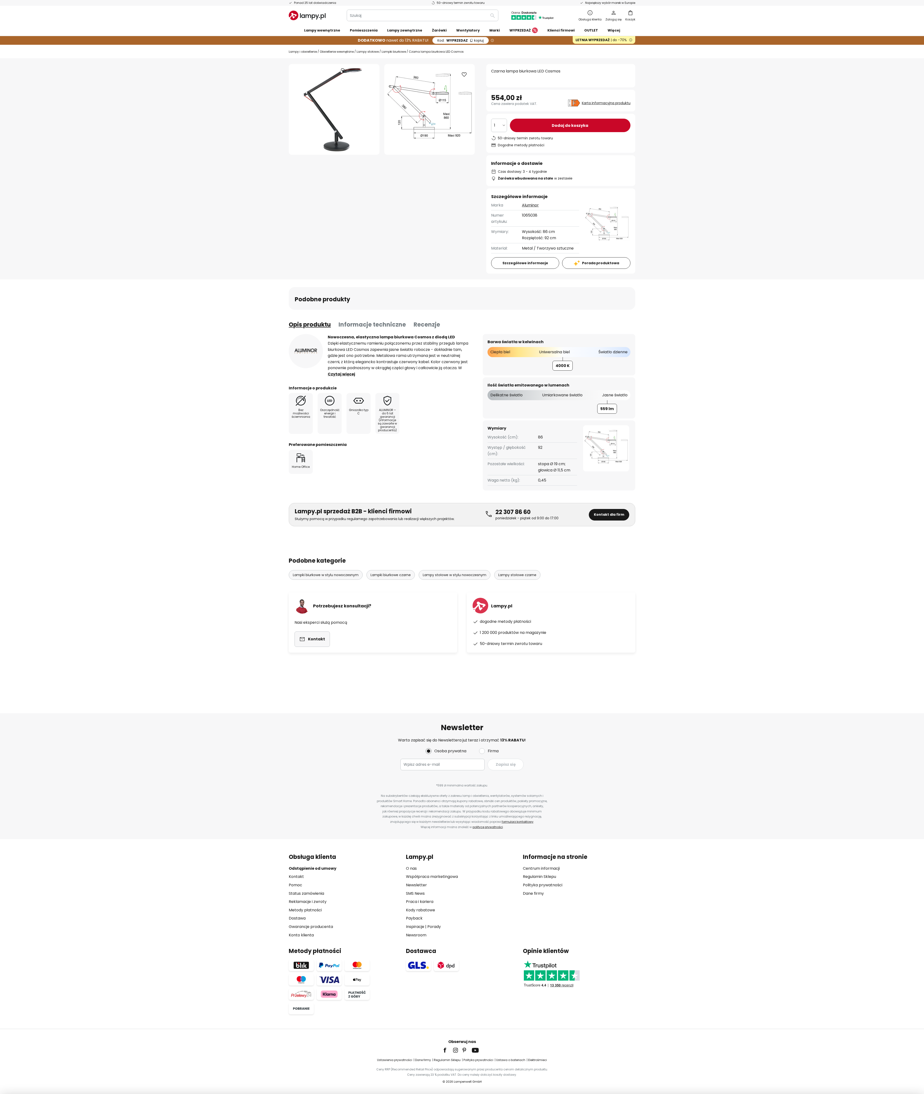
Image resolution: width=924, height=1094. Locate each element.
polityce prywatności (488, 827)
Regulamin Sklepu (539, 876)
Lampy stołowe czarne (517, 575)
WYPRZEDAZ (460, 40)
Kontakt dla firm (609, 514)
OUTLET (591, 30)
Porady (434, 926)
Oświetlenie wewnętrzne (337, 52)
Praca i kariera (419, 901)
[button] (464, 74)
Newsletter (416, 885)
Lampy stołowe (368, 52)
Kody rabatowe (420, 910)
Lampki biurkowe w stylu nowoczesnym (326, 575)
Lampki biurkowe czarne (391, 575)
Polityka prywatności (542, 885)
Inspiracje (415, 926)
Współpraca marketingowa (432, 876)
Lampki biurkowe (394, 52)
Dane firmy (533, 893)
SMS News (415, 893)
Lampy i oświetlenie (303, 52)
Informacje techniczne (372, 324)
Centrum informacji (541, 868)
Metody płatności (305, 910)
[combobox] (422, 15)
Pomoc (295, 885)
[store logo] (307, 15)
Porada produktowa (600, 263)
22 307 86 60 (513, 512)
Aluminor (530, 205)
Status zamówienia (306, 893)
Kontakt (296, 876)
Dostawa (297, 918)
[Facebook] (448, 1050)
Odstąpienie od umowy (312, 868)
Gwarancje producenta (311, 926)
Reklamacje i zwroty (308, 901)
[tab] (310, 324)
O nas (411, 868)
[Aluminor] (306, 351)
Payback (414, 918)
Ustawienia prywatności (394, 1060)
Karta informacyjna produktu (606, 103)
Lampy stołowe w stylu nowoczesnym (454, 575)
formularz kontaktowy (517, 822)
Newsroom (416, 935)
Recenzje (427, 324)
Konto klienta (301, 935)
